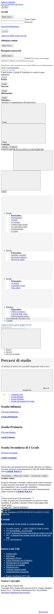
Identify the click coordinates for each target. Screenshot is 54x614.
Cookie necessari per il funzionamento (16, 498)
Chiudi (4, 84)
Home (8, 350)
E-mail (27, 58)
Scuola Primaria (17, 399)
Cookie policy (11, 554)
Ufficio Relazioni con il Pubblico (19, 560)
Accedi (4, 7)
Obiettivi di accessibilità (15, 565)
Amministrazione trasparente (17, 572)
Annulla (4, 147)
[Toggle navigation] (21, 180)
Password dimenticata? (10, 26)
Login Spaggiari (13, 68)
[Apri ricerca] (33, 160)
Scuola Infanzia (17, 397)
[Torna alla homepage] (27, 149)
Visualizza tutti (17, 394)
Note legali (10, 556)
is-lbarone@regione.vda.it (32, 533)
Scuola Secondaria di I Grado (22, 401)
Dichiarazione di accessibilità (17, 563)
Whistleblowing (12, 567)
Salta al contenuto (8, 2)
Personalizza (6, 476)
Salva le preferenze (20, 508)
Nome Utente (30, 19)
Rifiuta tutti (21, 476)
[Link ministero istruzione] (12, 4)
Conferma (13, 147)
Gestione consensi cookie (16, 569)
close (4, 192)
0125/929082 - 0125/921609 (21, 531)
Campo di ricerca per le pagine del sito (16, 325)
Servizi (9, 352)
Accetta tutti (39, 476)
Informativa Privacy (14, 558)
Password (28, 22)
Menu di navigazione (36, 389)
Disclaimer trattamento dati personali (15, 592)
